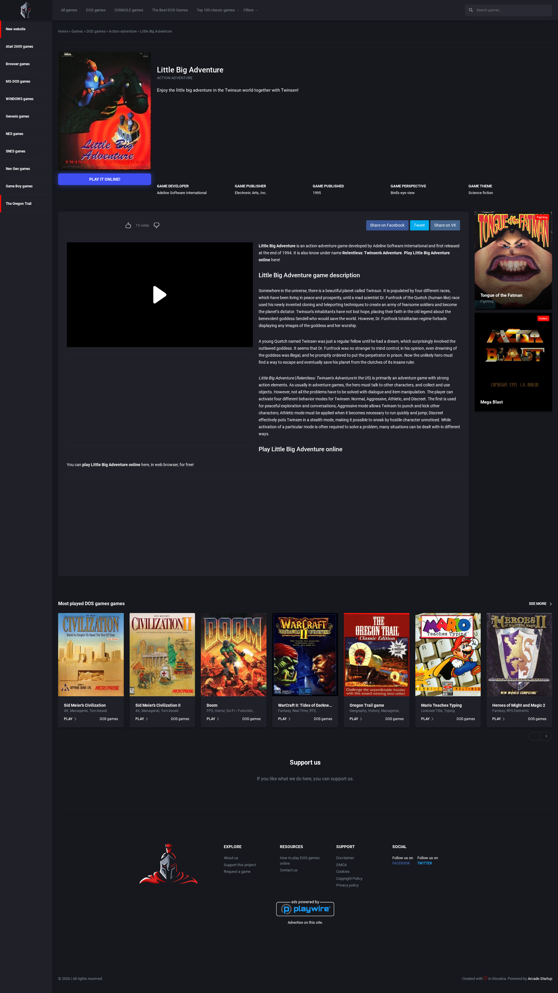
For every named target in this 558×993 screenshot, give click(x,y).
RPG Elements (518, 711)
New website (15, 29)
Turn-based (98, 711)
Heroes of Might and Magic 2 (518, 705)
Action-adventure (123, 31)
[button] (535, 736)
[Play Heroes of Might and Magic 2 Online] (519, 655)
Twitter (424, 863)
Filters (249, 10)
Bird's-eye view (403, 193)
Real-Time (300, 711)
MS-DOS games (18, 81)
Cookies (343, 871)
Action (543, 318)
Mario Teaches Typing (441, 705)
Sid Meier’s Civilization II (157, 705)
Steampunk (326, 711)
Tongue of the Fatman (501, 295)
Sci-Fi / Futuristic (239, 711)
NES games (14, 134)
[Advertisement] (412, 9)
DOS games (96, 10)
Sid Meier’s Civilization (85, 705)
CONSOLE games (129, 10)
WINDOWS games (19, 99)
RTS (313, 711)
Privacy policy (347, 885)
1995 (317, 193)
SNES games (15, 151)
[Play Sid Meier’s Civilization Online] (91, 655)
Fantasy (284, 711)
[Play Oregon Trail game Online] (376, 655)
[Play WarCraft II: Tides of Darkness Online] (305, 655)
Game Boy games (19, 186)
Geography (358, 711)
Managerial (79, 711)
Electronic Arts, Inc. (251, 193)
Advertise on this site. (305, 922)
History (373, 711)
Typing (449, 711)
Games (77, 31)
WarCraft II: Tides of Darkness (305, 705)
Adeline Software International (182, 193)
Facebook (401, 863)
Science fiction (480, 193)
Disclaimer (345, 858)
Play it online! (104, 179)
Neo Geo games (18, 169)
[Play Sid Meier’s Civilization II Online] (162, 655)
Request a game (237, 871)
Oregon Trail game (367, 705)
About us (231, 858)
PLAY (68, 719)
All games (69, 10)
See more (537, 603)
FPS (210, 711)
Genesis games (17, 116)
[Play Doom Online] (234, 655)
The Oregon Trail (18, 204)
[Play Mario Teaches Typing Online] (448, 655)
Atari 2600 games (19, 47)
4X (66, 711)
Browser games (18, 64)
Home (63, 31)
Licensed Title (431, 711)
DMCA (341, 865)
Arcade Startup (540, 978)
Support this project (240, 865)
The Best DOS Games (170, 10)
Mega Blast (491, 402)
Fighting (542, 217)
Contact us (289, 870)
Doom (212, 705)
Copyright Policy (349, 878)
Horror (220, 711)
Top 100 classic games (216, 10)
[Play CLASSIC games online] (26, 10)
